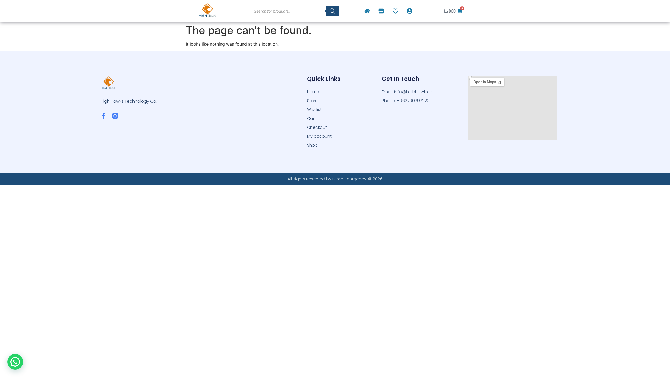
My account (319, 136)
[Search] (332, 11)
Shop (312, 145)
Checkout (317, 127)
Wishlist (314, 110)
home (313, 92)
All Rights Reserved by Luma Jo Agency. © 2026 (335, 179)
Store (312, 101)
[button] (15, 362)
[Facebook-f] (104, 116)
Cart (311, 118)
